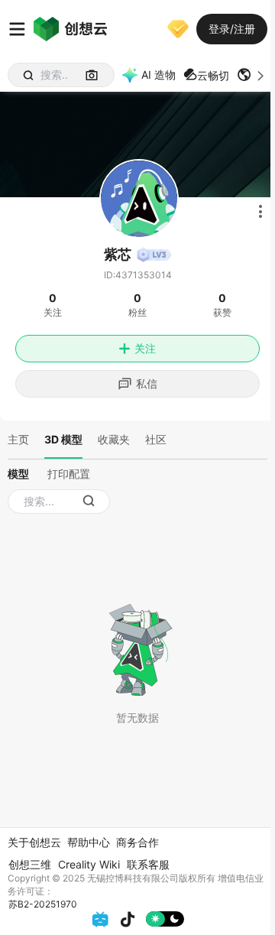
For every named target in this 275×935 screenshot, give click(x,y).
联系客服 (148, 864)
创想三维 (29, 864)
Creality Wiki (89, 864)
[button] (252, 75)
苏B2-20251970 (42, 904)
